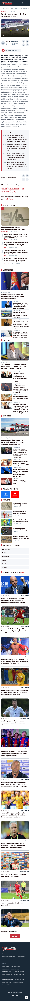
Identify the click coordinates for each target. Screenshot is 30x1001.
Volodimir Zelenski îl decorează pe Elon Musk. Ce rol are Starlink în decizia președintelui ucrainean (20, 389)
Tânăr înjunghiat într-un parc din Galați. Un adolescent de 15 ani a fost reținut (20, 314)
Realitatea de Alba (18, 977)
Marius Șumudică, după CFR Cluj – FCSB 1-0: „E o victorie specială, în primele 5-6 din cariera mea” (13, 846)
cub (14, 191)
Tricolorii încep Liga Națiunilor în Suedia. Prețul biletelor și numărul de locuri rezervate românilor (14, 815)
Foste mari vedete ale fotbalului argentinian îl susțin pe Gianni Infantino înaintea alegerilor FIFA (17, 147)
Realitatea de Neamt (18, 982)
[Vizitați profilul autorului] (3, 43)
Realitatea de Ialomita (19, 974)
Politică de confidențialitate (8, 956)
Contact (4, 954)
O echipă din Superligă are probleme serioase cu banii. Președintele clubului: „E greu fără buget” (16, 244)
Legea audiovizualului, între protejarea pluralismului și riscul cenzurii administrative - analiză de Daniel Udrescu (14, 230)
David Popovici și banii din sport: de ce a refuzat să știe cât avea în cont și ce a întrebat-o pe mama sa (17, 165)
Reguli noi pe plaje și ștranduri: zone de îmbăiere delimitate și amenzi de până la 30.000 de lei (15, 236)
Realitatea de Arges (6, 971)
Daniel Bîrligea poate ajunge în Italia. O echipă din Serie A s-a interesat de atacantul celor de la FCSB (14, 692)
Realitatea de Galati (19, 979)
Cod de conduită (21, 956)
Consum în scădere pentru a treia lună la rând (19, 481)
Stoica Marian (25, 595)
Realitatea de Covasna (18, 971)
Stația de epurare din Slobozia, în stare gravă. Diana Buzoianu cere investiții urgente (20, 305)
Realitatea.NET (5, 966)
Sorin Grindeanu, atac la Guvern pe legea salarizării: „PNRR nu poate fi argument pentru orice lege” (13, 366)
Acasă (4, 8)
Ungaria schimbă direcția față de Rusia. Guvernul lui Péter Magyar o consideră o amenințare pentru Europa (20, 378)
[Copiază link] (23, 41)
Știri (8, 8)
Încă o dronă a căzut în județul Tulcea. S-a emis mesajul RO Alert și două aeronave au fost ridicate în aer (16, 260)
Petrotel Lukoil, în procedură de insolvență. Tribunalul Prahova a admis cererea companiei (12, 442)
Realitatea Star (5, 969)
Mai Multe (15, 936)
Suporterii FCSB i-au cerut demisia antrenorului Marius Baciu (13, 875)
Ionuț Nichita (25, 657)
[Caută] (22, 3)
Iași (23, 188)
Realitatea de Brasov (7, 977)
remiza (4, 188)
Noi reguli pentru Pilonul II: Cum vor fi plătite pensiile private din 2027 (21, 463)
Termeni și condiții (12, 954)
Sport (12, 8)
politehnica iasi (14, 188)
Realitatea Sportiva (15, 966)
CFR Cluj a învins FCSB (9, 932)
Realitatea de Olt (15, 969)
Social (6, 239)
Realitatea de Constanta (7, 979)
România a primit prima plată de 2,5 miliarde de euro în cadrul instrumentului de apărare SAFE (20, 473)
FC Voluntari (6, 191)
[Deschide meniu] (27, 3)
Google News (8, 199)
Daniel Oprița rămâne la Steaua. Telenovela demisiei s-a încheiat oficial (13, 723)
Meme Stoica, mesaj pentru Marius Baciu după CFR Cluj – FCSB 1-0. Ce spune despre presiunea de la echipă (14, 784)
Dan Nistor (14, 42)
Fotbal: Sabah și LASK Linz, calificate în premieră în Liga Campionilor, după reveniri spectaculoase (16, 156)
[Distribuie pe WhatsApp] (23, 44)
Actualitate (4, 231)
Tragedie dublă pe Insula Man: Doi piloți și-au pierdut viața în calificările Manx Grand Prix (16, 252)
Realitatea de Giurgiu (7, 974)
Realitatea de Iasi (24, 718)
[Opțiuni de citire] (26, 997)
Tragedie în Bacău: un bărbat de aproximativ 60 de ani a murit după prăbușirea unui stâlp (20, 334)
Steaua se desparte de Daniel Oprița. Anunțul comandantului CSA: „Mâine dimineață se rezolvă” (14, 754)
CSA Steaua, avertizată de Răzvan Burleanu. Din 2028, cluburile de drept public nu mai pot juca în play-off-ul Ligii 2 (17, 138)
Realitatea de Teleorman (7, 985)
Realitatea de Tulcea (7, 982)
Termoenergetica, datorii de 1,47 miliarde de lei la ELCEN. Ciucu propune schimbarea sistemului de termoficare (20, 453)
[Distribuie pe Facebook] (27, 41)
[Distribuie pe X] (27, 44)
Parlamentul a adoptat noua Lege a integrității (20, 397)
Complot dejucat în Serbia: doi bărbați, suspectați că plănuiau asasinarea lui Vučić (12, 296)
